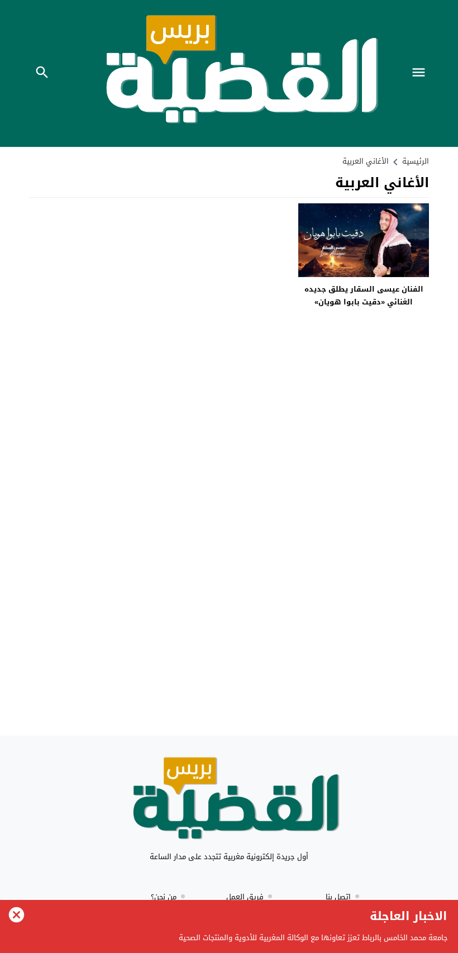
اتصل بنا (338, 897)
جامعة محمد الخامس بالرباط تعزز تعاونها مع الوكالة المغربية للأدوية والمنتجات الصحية (313, 938)
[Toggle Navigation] (421, 73)
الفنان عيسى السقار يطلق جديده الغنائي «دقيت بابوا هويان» (363, 295)
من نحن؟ (163, 897)
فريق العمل (245, 897)
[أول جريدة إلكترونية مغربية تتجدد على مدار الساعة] (229, 801)
